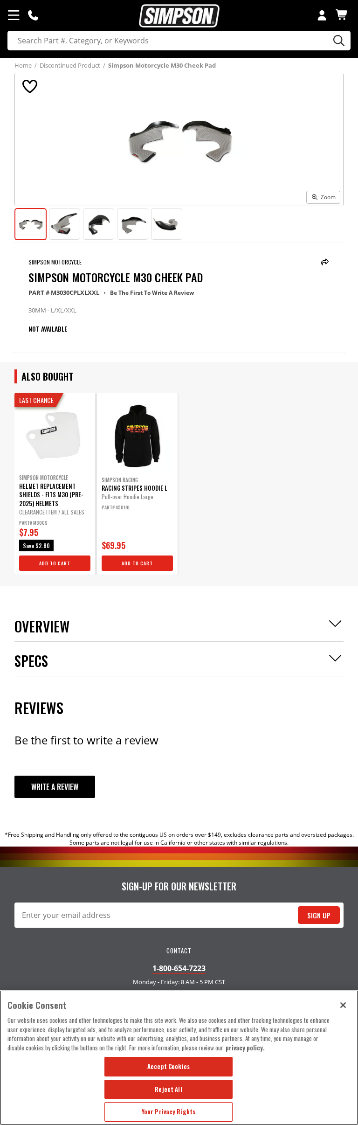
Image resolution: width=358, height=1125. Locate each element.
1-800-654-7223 (179, 968)
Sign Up (318, 915)
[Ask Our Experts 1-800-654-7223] (33, 15)
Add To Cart (54, 563)
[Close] (343, 1005)
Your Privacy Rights (168, 1111)
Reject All (168, 1089)
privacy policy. (245, 1047)
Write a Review (54, 786)
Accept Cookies (168, 1066)
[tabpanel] (54, 484)
